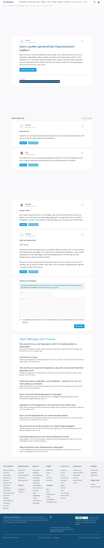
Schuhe (35, 498)
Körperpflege (37, 485)
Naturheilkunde (8, 500)
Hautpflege (36, 483)
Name (22, 292)
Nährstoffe (21, 478)
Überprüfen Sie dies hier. (57, 531)
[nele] (22, 153)
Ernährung (31, 2)
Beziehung (49, 470)
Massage (6, 498)
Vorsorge (6, 506)
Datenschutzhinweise (76, 320)
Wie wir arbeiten (96, 487)
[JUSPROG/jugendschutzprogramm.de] (81, 517)
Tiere (62, 490)
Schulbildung (50, 499)
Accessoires (36, 470)
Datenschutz (89, 537)
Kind (47, 492)
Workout (21, 492)
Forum (85, 2)
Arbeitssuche (77, 470)
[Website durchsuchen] (95, 2)
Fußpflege (36, 473)
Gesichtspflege (37, 475)
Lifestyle (60, 2)
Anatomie (6, 473)
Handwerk (64, 480)
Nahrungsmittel (23, 480)
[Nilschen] (22, 205)
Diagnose (6, 480)
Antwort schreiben (28, 70)
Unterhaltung (65, 493)
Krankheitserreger (8, 493)
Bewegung (21, 489)
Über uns (95, 480)
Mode (34, 493)
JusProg (77, 524)
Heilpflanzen (7, 488)
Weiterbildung (77, 480)
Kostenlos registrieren (52, 287)
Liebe (49, 2)
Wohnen (63, 498)
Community (94, 470)
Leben (48, 497)
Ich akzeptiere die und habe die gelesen (53, 321)
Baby (47, 489)
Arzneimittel (7, 475)
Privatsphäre (97, 537)
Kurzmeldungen (76, 2)
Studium (75, 478)
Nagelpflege (36, 495)
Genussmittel (65, 478)
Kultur (62, 483)
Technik (63, 488)
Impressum (82, 537)
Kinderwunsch (50, 494)
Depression (21, 6)
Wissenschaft (65, 495)
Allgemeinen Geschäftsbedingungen (47, 320)
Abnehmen (21, 470)
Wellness (6, 508)
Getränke (21, 473)
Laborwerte (6, 495)
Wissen (75, 483)
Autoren (93, 484)
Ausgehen (64, 470)
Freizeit (63, 473)
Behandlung (7, 478)
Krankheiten (39, 81)
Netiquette (94, 475)
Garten (63, 475)
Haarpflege (36, 478)
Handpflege (36, 480)
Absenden (79, 326)
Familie (54, 2)
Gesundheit (23, 2)
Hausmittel (6, 485)
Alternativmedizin (8, 470)
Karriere (67, 2)
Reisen (63, 485)
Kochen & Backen (23, 475)
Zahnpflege (36, 503)
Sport (38, 2)
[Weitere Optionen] (82, 41)
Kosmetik (35, 490)
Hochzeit (49, 478)
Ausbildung (76, 475)
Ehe (47, 475)
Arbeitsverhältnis (78, 473)
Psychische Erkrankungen (52, 81)
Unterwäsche (37, 500)
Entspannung (7, 483)
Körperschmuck (37, 488)
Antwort (23, 298)
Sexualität (49, 480)
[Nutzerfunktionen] (99, 2)
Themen (11, 6)
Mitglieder (94, 473)
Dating (48, 473)
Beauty (43, 2)
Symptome (6, 503)
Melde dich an (50, 285)
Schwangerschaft (51, 502)
